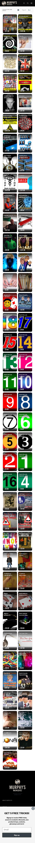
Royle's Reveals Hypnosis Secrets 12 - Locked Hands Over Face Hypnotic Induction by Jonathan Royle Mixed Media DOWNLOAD (23, 355)
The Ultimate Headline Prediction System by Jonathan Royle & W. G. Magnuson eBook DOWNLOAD (8, 693)
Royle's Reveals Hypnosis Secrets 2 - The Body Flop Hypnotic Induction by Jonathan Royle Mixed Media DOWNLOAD (8, 455)
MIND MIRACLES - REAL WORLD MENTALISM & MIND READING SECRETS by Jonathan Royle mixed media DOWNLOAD (8, 76)
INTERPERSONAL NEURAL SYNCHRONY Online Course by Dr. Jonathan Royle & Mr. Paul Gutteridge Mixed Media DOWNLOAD (23, 17)
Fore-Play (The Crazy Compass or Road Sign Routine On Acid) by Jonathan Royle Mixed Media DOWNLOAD (23, 514)
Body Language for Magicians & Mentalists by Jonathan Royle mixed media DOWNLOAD (23, 136)
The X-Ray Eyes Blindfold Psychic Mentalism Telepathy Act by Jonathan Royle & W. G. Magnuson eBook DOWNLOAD (23, 693)
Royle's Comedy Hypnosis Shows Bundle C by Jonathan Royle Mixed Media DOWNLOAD (23, 674)
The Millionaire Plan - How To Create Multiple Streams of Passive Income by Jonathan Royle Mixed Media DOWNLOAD (8, 733)
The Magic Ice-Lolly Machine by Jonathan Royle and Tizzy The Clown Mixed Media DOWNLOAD (8, 574)
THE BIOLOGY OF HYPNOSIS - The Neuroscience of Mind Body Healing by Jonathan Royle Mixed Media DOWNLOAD (8, 216)
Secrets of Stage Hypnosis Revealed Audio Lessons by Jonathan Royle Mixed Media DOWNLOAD (23, 733)
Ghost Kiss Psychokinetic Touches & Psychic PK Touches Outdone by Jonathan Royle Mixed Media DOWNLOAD (8, 236)
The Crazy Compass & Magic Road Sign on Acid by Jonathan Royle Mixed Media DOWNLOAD (23, 494)
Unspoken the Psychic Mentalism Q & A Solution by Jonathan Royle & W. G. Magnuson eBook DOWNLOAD (8, 713)
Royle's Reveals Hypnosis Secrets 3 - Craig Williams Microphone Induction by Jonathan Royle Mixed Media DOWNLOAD (23, 435)
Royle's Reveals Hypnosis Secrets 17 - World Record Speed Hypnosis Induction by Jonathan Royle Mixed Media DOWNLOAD (23, 315)
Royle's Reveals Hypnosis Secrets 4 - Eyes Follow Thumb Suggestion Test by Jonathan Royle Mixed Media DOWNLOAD (23, 475)
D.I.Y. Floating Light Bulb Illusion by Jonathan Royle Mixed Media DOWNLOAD (23, 654)
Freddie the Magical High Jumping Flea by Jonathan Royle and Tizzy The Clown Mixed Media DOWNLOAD (23, 574)
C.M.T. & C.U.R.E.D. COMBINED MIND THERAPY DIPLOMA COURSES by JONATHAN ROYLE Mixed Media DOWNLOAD (8, 176)
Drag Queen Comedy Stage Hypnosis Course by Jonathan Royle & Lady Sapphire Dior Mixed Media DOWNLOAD (8, 674)
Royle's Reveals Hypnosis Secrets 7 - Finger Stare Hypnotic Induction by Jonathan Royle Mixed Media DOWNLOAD (8, 415)
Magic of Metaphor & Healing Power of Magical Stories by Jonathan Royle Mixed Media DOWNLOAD (8, 614)
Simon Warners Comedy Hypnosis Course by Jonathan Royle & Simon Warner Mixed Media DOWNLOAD (8, 753)
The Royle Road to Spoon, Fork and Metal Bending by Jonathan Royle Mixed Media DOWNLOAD (8, 634)
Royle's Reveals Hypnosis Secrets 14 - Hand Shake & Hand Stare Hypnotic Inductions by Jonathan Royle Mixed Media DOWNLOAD (23, 335)
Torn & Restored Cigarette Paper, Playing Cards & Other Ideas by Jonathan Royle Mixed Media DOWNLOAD (8, 276)
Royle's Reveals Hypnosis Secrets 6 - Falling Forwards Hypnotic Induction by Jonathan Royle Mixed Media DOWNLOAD (23, 415)
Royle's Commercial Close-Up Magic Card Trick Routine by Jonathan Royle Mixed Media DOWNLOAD (8, 594)
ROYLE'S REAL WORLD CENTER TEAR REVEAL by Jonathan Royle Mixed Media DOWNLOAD (8, 256)
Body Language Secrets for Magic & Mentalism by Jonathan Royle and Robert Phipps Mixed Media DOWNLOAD (23, 614)
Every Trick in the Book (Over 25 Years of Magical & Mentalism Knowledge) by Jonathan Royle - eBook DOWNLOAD (8, 554)
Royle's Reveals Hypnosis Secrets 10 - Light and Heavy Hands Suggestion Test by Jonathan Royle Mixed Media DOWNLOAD (23, 375)
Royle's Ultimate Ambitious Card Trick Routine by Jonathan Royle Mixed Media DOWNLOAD (23, 594)
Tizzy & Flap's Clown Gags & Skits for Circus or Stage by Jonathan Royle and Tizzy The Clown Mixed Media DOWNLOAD (8, 494)
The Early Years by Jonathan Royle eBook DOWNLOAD (23, 534)
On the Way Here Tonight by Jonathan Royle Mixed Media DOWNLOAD (8, 514)
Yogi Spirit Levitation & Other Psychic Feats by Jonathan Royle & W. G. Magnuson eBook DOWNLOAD (23, 713)
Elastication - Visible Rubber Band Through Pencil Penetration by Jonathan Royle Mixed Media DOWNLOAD (8, 654)
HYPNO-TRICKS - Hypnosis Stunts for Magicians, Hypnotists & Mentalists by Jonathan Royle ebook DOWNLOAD (23, 76)
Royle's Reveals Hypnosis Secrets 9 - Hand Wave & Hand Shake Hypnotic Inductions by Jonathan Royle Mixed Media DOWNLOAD (8, 395)
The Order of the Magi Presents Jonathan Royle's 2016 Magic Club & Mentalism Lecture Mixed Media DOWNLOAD (23, 634)
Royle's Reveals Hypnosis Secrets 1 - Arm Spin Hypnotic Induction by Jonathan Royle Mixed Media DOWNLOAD (23, 455)
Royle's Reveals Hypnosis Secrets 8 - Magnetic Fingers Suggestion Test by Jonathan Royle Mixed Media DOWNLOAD (23, 395)
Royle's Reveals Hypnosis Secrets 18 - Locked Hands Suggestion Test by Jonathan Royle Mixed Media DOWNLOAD (8, 315)
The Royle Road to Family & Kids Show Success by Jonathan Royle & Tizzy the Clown (8, 17)
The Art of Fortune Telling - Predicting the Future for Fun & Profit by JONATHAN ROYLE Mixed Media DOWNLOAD (23, 96)
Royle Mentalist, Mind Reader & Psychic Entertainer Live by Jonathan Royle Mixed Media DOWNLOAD (23, 196)
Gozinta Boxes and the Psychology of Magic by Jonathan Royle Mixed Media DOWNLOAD (23, 554)
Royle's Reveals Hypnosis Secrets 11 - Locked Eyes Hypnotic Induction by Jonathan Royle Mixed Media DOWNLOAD (8, 375)
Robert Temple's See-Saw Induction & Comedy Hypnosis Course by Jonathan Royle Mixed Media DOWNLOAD (23, 295)
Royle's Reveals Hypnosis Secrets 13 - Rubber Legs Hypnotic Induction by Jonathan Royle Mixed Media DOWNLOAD (8, 355)
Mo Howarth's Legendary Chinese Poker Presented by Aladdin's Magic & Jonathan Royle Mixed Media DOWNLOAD (8, 295)
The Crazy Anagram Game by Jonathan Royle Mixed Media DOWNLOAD (8, 534)
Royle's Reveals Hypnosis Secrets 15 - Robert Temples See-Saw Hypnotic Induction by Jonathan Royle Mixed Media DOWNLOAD (8, 335)
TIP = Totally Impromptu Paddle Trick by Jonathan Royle (23, 276)
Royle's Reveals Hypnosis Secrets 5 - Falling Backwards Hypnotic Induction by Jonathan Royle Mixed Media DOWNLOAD (8, 435)
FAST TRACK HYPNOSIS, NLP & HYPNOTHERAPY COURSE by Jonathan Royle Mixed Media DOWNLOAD (8, 156)
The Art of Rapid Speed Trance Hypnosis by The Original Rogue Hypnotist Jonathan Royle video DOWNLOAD (23, 256)
